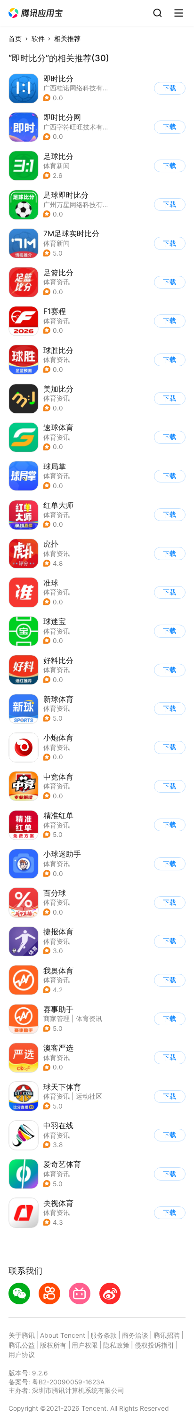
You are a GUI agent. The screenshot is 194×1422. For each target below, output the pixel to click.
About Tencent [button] (62, 1335)
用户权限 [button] (85, 1345)
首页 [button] (15, 38)
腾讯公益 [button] (21, 1345)
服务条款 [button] (103, 1335)
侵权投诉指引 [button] (154, 1345)
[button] (36, 13)
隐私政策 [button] (116, 1345)
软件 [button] (38, 38)
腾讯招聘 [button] (167, 1335)
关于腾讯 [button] (21, 1335)
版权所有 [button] (53, 1345)
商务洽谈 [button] (135, 1335)
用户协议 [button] (21, 1354)
